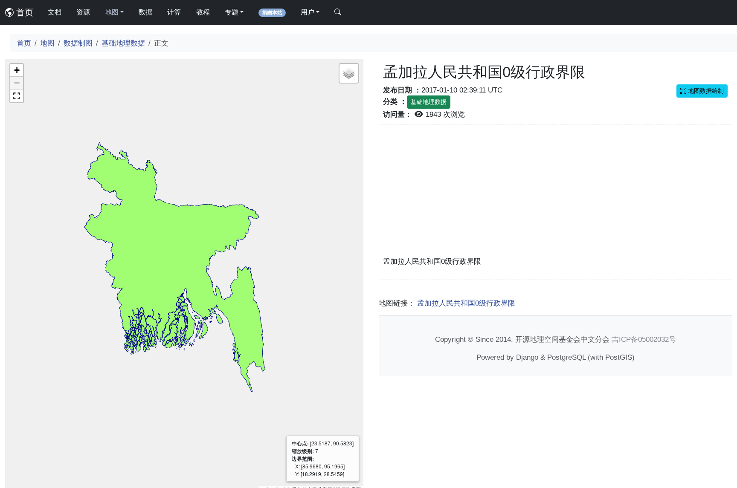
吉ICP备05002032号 (644, 339)
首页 (23, 12)
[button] (16, 70)
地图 (47, 43)
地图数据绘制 (705, 90)
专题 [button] (231, 12)
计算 (174, 12)
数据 (145, 12)
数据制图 (78, 43)
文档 (54, 12)
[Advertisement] (555, 195)
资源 (83, 12)
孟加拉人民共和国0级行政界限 (466, 303)
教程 (203, 12)
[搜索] (338, 12)
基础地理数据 (123, 43)
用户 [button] (307, 12)
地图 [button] (112, 12)
